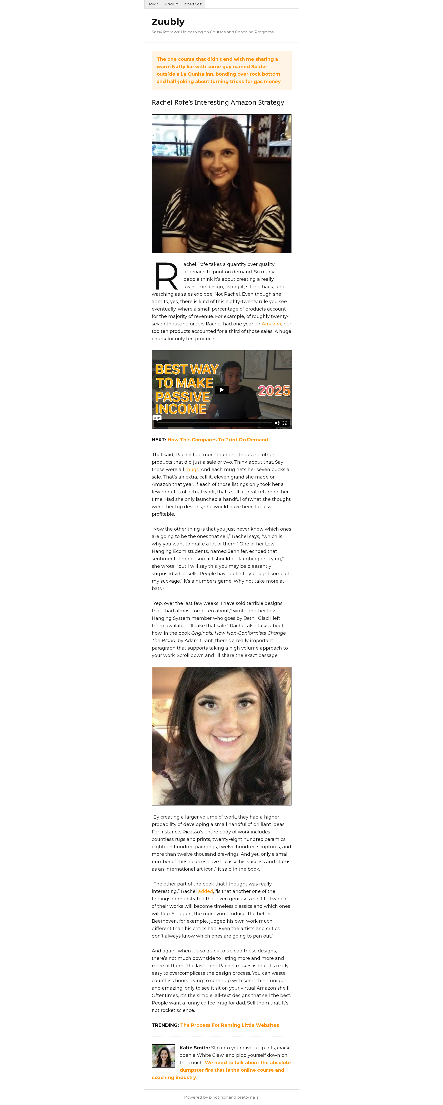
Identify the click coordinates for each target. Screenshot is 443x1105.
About (171, 4)
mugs (192, 469)
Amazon (271, 324)
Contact (193, 4)
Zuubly (168, 21)
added (205, 891)
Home (153, 4)
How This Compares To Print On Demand (218, 440)
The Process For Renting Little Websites (229, 1025)
